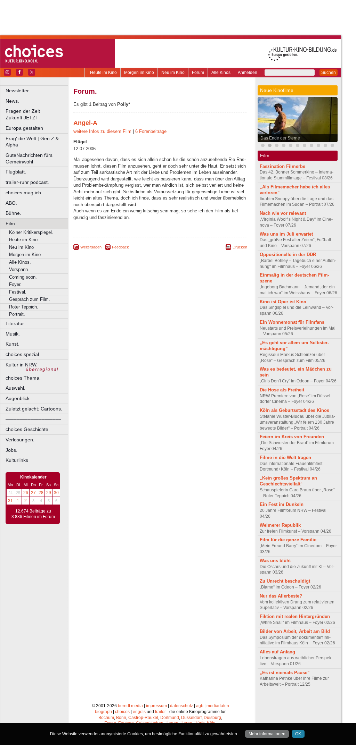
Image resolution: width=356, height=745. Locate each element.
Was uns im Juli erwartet (286, 234)
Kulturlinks (17, 460)
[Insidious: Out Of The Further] (276, 146)
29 (48, 492)
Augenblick (18, 398)
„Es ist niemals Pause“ (285, 672)
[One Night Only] (262, 146)
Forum (198, 72)
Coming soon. (23, 277)
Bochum (106, 717)
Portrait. (17, 314)
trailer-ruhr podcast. (27, 182)
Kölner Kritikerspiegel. (31, 232)
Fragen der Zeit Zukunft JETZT (37, 114)
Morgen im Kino (139, 72)
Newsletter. (18, 90)
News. (12, 101)
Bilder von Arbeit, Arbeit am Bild (295, 631)
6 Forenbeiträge (151, 131)
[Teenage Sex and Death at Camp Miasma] (318, 146)
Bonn (121, 717)
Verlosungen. (20, 439)
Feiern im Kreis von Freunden (292, 436)
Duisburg (212, 717)
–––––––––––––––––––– (33, 419)
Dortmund (169, 717)
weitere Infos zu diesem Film (102, 131)
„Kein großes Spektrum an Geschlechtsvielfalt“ (288, 480)
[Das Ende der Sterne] (269, 146)
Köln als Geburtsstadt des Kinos (294, 410)
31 (10, 500)
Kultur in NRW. (22, 364)
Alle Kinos (220, 72)
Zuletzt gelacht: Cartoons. (34, 409)
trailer (160, 711)
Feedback (120, 247)
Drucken (240, 247)
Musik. (13, 334)
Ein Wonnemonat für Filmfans (292, 322)
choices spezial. (23, 354)
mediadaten (218, 705)
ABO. (11, 203)
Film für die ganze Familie (288, 539)
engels (139, 711)
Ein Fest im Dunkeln (282, 504)
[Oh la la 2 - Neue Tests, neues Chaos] (297, 146)
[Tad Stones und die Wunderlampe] (311, 146)
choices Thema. (23, 378)
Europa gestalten (24, 128)
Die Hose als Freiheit (282, 389)
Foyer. (15, 284)
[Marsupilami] (283, 146)
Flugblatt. (16, 172)
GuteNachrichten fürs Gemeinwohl (29, 158)
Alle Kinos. (20, 262)
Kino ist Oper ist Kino (283, 301)
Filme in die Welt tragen (285, 457)
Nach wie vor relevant (283, 213)
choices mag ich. (24, 192)
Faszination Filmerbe (282, 166)
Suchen (328, 72)
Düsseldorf (191, 717)
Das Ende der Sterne (280, 138)
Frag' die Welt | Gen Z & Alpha (32, 142)
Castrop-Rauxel (143, 717)
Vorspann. (19, 269)
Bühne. (13, 213)
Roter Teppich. (23, 307)
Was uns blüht (275, 560)
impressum (156, 705)
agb (199, 705)
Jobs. (11, 450)
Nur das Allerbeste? (281, 596)
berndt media (130, 705)
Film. (11, 223)
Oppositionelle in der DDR (288, 254)
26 (25, 492)
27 (33, 492)
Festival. (17, 292)
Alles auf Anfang (277, 651)
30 (56, 492)
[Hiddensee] (332, 146)
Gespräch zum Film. (29, 299)
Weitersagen (91, 247)
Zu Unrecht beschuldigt (285, 581)
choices (122, 711)
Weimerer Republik (280, 525)
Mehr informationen (267, 733)
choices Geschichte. (28, 429)
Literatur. (15, 323)
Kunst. (12, 344)
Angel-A (85, 122)
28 (41, 492)
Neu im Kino (173, 72)
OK (298, 733)
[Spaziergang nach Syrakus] (290, 146)
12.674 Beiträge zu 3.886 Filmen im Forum (33, 514)
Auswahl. (15, 388)
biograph (103, 711)
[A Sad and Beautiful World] (325, 146)
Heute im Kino (103, 72)
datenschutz (181, 705)
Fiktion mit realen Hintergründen (295, 616)
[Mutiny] (304, 146)
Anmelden (247, 72)
